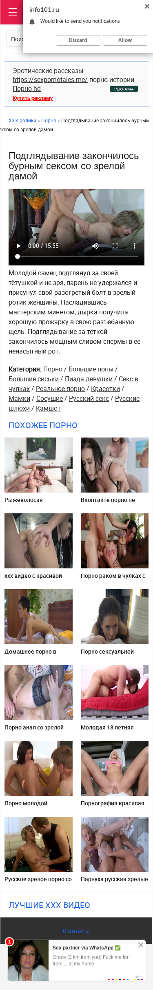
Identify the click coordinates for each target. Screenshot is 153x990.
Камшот (48, 408)
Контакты (76, 931)
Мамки (19, 398)
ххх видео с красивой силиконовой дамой (33, 579)
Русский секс (89, 398)
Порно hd (27, 88)
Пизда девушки (89, 378)
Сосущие (49, 398)
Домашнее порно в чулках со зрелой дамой (37, 654)
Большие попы (91, 369)
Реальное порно (60, 388)
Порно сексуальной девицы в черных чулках (114, 654)
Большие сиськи (34, 378)
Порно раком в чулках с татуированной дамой (113, 579)
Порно (52, 369)
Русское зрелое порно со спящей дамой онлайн (38, 882)
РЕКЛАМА (124, 89)
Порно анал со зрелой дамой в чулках (34, 730)
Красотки (105, 388)
